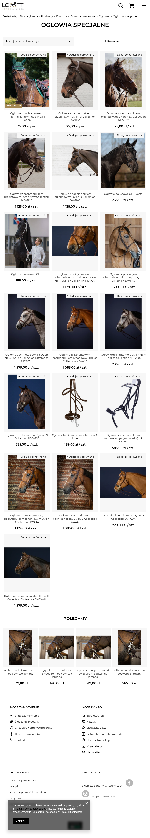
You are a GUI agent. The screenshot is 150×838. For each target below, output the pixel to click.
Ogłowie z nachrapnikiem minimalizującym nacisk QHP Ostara (123, 438)
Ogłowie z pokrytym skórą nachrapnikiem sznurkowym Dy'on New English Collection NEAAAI (75, 277)
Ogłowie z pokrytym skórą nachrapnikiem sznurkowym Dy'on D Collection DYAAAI (26, 519)
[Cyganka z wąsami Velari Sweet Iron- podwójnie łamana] (93, 647)
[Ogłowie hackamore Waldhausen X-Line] (75, 402)
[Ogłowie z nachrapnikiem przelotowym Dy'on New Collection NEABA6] (27, 161)
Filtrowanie (112, 41)
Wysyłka (15, 786)
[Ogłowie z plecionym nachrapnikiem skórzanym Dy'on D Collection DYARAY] (123, 241)
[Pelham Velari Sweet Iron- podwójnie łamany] (129, 647)
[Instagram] (85, 794)
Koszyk (91, 721)
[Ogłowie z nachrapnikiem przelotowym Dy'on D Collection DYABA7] (75, 80)
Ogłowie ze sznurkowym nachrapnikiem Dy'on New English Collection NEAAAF (75, 358)
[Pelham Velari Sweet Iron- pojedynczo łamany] (20, 647)
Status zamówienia (27, 715)
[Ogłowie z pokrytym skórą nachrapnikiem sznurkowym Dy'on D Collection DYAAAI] (27, 482)
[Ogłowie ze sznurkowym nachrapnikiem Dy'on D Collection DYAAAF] (75, 482)
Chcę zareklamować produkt (33, 727)
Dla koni (61, 16)
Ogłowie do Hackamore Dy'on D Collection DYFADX (123, 517)
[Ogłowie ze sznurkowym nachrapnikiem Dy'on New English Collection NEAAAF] (75, 322)
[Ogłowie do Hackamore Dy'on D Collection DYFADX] (123, 482)
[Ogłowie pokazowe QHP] (27, 241)
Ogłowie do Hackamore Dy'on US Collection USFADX (26, 437)
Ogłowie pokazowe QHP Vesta (123, 193)
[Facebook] (129, 783)
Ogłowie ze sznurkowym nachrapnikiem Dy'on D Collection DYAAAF (75, 519)
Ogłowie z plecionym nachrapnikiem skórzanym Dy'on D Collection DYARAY (123, 277)
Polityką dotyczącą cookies (30, 808)
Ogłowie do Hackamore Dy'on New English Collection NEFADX (123, 356)
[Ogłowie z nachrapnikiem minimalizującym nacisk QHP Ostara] (123, 402)
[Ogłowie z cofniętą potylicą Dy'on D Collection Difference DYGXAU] (27, 563)
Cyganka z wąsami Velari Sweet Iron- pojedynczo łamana (57, 674)
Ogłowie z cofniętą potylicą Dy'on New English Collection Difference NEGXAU (26, 358)
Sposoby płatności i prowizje (28, 792)
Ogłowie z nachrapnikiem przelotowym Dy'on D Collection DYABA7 (75, 116)
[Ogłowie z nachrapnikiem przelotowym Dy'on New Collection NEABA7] (123, 80)
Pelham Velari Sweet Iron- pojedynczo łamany (20, 672)
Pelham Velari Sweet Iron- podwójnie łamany (129, 672)
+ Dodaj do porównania (32, 54)
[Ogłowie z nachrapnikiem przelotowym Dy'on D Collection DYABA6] (75, 161)
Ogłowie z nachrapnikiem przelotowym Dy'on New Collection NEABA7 (123, 116)
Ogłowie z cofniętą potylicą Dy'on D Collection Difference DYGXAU (26, 597)
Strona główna (29, 16)
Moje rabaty (94, 746)
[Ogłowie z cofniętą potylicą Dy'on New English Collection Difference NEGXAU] (27, 322)
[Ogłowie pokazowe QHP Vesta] (123, 161)
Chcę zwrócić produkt (28, 734)
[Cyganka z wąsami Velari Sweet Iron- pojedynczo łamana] (57, 647)
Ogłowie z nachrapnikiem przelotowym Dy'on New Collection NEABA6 (26, 197)
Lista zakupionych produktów (106, 734)
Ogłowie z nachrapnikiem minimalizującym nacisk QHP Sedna (27, 116)
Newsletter (94, 752)
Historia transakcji (98, 740)
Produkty (47, 16)
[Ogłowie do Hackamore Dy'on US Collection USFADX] (27, 402)
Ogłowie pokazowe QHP (26, 274)
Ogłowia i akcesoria (83, 16)
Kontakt (20, 740)
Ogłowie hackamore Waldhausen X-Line (75, 437)
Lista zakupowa (97, 727)
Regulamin (17, 798)
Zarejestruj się (95, 715)
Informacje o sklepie (23, 780)
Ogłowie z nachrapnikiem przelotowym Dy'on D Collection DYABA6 (75, 197)
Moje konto (92, 707)
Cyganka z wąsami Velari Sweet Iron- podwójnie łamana (93, 674)
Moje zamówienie (24, 707)
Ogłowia (104, 16)
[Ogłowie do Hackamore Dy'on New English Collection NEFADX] (123, 322)
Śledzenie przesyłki (27, 721)
